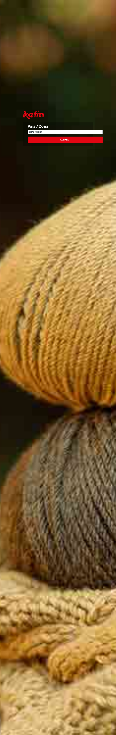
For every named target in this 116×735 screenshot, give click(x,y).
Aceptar (65, 139)
